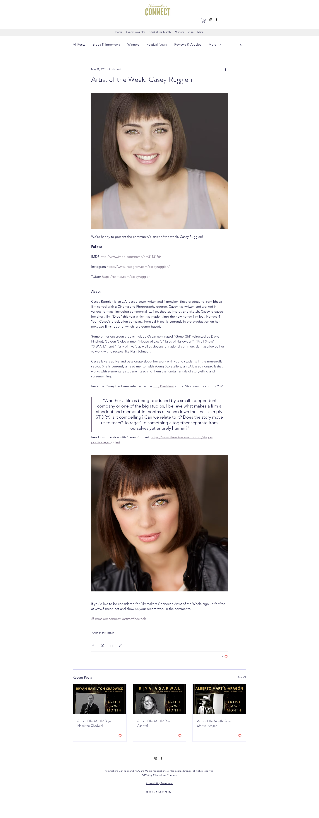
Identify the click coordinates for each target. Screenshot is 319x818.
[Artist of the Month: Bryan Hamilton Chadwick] (99, 699)
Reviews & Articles (187, 44)
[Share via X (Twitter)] (102, 645)
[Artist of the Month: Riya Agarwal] (159, 699)
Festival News (157, 44)
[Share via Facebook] (93, 645)
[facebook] (216, 20)
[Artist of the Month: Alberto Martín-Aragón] (219, 699)
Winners (133, 44)
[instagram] (211, 20)
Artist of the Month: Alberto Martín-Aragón (215, 723)
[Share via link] (120, 645)
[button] (203, 20)
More (213, 44)
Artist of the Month (103, 632)
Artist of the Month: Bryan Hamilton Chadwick (94, 723)
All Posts (79, 44)
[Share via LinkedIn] (111, 645)
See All (242, 677)
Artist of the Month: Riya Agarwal (154, 723)
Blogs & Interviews (106, 44)
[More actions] (225, 69)
